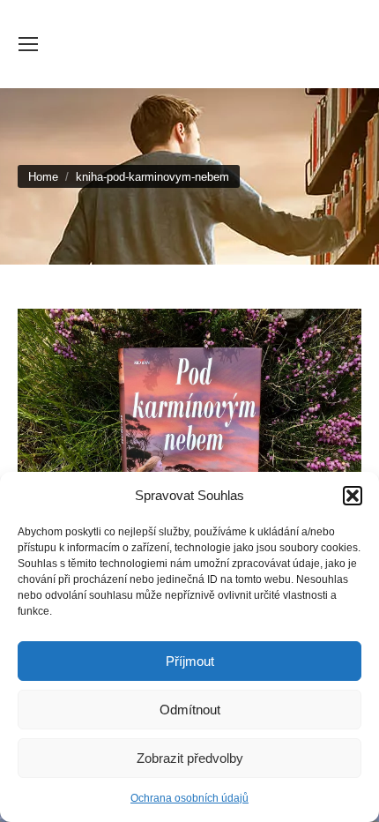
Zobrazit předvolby (190, 758)
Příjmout (190, 661)
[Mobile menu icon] (28, 44)
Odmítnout (190, 709)
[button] (352, 495)
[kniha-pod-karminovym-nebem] (189, 437)
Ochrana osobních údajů (189, 798)
